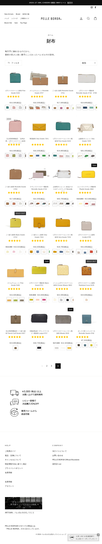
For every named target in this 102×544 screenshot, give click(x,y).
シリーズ (14, 18)
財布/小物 (26, 14)
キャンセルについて (13, 460)
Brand (18, 14)
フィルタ (15, 63)
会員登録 (8, 473)
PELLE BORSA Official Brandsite (65, 460)
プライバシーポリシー (14, 468)
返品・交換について (13, 455)
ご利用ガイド (24, 18)
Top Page (23, 23)
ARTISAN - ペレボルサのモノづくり (19, 513)
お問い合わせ (57, 455)
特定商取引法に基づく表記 (15, 464)
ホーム (50, 35)
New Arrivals (9, 14)
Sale (16, 23)
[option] (51, 2)
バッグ (6, 18)
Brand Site (8, 23)
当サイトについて (59, 451)
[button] (13, 96)
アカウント (9, 486)
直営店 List (56, 464)
